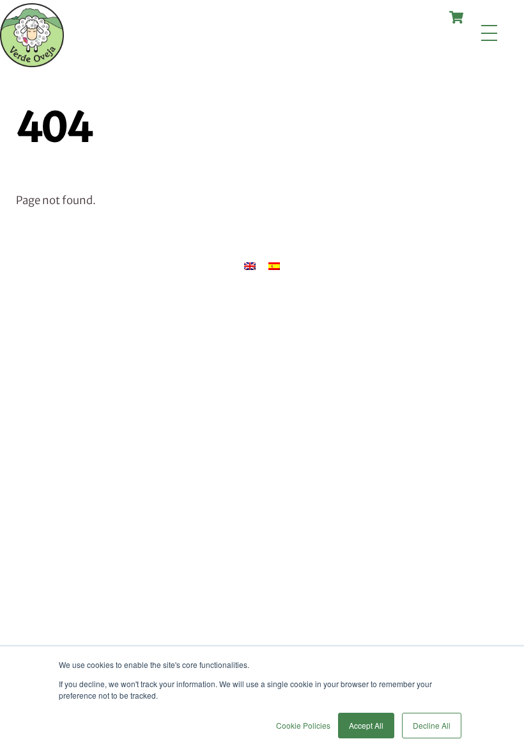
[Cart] (456, 17)
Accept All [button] (366, 725)
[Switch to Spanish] (274, 266)
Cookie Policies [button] (303, 725)
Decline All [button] (432, 725)
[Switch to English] (250, 266)
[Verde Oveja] (32, 62)
